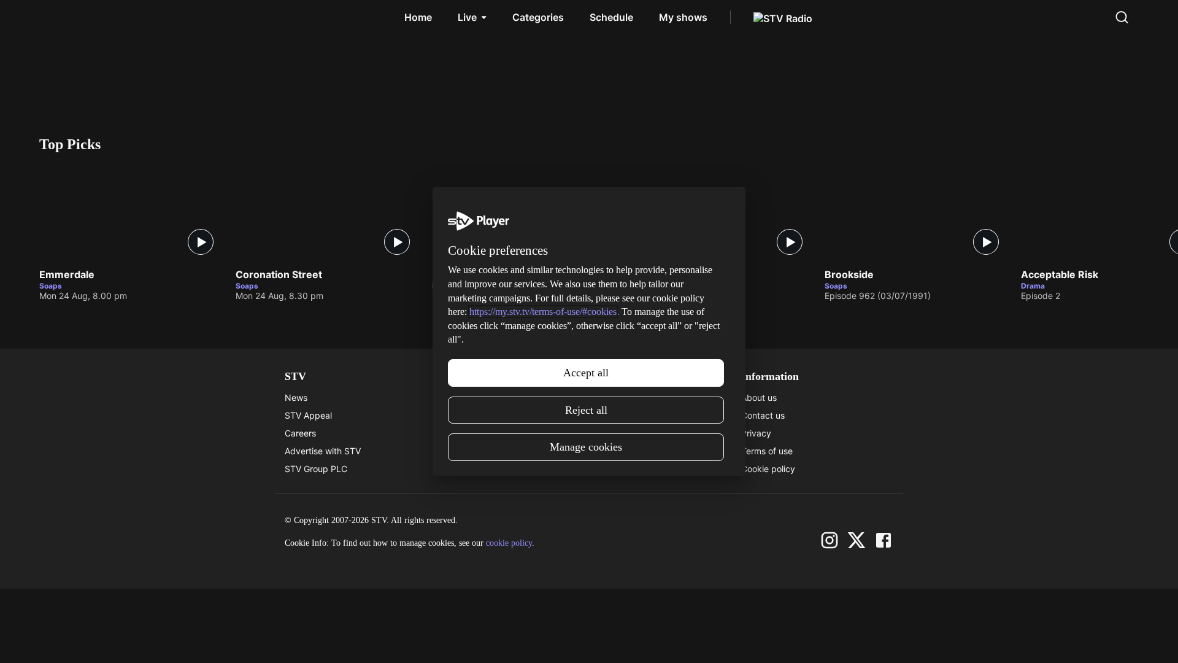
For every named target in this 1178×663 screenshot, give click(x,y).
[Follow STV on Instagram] (829, 540)
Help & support (467, 415)
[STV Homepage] (68, 17)
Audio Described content (486, 468)
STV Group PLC (316, 468)
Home (418, 17)
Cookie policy (768, 468)
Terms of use (767, 451)
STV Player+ (613, 397)
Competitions (615, 468)
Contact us (763, 415)
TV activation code (474, 433)
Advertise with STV (323, 451)
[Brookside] (917, 213)
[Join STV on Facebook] (883, 540)
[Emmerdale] (131, 213)
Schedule (611, 17)
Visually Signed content (484, 451)
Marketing (609, 433)
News (296, 397)
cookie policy (509, 543)
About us (759, 397)
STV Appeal (308, 415)
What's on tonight (624, 415)
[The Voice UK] (720, 213)
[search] (1121, 17)
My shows (683, 17)
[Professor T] (524, 213)
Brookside (849, 275)
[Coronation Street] (328, 213)
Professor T (460, 275)
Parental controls (470, 397)
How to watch (616, 451)
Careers (300, 433)
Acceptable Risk (1059, 275)
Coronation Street (279, 275)
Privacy (756, 433)
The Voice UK (660, 275)
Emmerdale (66, 275)
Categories (538, 17)
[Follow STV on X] (856, 540)
